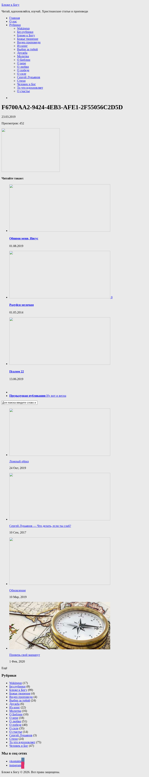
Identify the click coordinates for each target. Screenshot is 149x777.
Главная (14, 18)
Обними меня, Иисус (23, 238)
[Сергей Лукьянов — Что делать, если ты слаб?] (59, 519)
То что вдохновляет (30, 87)
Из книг (22, 45)
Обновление (17, 590)
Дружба (22, 52)
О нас (13, 21)
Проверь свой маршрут (24, 655)
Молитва (23, 56)
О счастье (23, 91)
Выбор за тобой (27, 49)
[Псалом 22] (59, 363)
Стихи (21, 80)
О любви (23, 66)
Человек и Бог (26, 84)
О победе (23, 70)
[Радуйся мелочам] (60, 297)
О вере (21, 63)
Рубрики (15, 25)
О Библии (23, 59)
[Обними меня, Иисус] (59, 230)
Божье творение (27, 38)
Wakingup (23, 28)
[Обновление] (59, 583)
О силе (21, 73)
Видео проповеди (29, 42)
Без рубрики (25, 32)
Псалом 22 (16, 371)
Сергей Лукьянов (28, 77)
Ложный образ (19, 461)
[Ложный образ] (59, 454)
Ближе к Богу (10, 4)
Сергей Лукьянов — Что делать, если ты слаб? (40, 525)
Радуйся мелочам (21, 304)
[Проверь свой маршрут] (59, 648)
